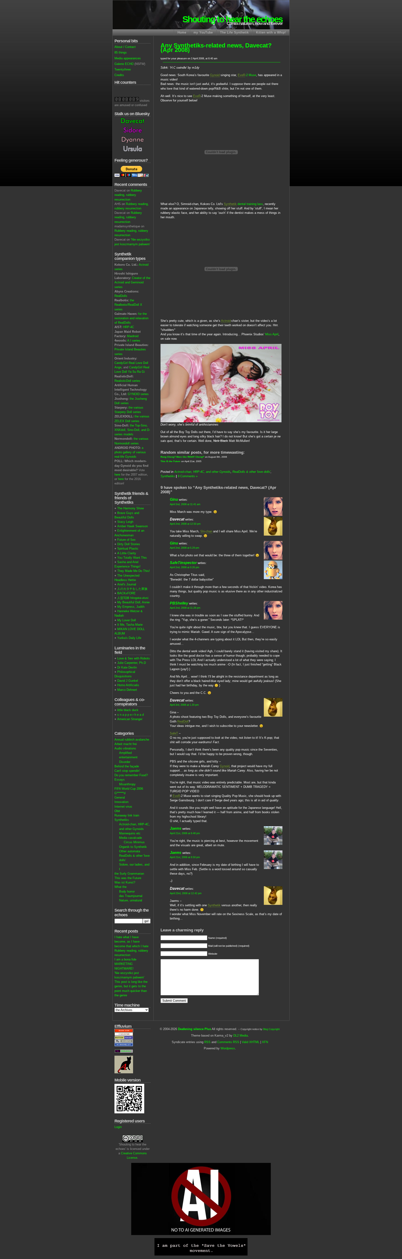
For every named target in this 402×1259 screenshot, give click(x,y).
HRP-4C (128, 327)
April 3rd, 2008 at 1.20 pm (184, 704)
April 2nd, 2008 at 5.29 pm (184, 547)
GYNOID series (138, 394)
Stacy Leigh (125, 522)
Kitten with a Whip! (271, 32)
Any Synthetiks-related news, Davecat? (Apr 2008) (216, 47)
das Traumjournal (130, 896)
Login (118, 1127)
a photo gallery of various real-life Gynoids (130, 452)
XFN (265, 1042)
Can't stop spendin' (127, 770)
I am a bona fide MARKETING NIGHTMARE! (125, 964)
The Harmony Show (130, 508)
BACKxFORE (126, 593)
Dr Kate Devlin (127, 667)
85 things (120, 52)
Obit (117, 811)
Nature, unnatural (130, 900)
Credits (119, 75)
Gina (174, 499)
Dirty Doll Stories (128, 544)
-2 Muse (247, 75)
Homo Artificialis (128, 685)
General (119, 797)
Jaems (175, 828)
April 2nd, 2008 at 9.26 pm (184, 567)
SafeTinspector (183, 563)
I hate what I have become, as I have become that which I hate (131, 941)
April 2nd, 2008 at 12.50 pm (185, 523)
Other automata (129, 851)
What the (120, 887)
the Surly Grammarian (129, 873)
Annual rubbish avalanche (131, 739)
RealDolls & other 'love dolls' (251, 471)
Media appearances (127, 58)
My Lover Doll (126, 620)
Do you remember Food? (131, 775)
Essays (119, 779)
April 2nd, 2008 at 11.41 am (185, 504)
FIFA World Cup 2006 (128, 788)
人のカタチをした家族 (132, 589)
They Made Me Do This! (133, 571)
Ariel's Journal (126, 584)
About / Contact (125, 47)
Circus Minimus (134, 842)
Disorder (124, 762)
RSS (207, 1042)
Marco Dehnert (127, 690)
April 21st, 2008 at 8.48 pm (185, 833)
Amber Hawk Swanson (132, 526)
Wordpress (228, 1048)
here (117, 474)
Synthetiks (121, 820)
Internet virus (123, 806)
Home (182, 32)
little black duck (127, 710)
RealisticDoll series (127, 381)
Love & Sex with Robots (133, 658)
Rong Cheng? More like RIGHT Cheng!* (182, 457)
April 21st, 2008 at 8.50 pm (185, 857)
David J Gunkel (127, 680)
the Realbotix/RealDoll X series (128, 305)
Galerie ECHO (124, 64)
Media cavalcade (130, 837)
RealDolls (120, 296)
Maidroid (132, 336)
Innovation (121, 802)
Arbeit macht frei (125, 744)
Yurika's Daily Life (129, 638)
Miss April (271, 334)
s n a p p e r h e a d (130, 714)
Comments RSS (228, 1042)
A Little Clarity (126, 553)
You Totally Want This (132, 557)
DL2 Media (240, 1035)
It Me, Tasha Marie (130, 624)
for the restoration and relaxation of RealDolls (131, 318)
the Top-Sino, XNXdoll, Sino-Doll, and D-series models (132, 430)
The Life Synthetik (234, 32)
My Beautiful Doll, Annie (133, 602)
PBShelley (179, 603)
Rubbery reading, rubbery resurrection (128, 195)
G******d (119, 793)
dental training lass (243, 204)
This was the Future (127, 878)
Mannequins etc (130, 833)
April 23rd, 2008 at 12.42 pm (185, 893)
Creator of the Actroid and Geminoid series (132, 282)
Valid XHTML (250, 1042)
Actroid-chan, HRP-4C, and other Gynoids (202, 471)
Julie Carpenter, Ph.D (131, 663)
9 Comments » (188, 476)
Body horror (127, 891)
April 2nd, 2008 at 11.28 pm (185, 607)
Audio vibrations (125, 748)
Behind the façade (126, 766)
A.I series (133, 340)
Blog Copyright (271, 1029)
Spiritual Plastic (127, 548)
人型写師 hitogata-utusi (132, 598)
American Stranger (129, 719)
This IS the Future (171, 461)
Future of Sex (126, 539)
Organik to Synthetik (133, 847)
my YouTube (203, 32)
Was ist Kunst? (124, 882)
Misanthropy (127, 784)
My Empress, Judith (130, 606)
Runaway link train (126, 815)
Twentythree (122, 69)
